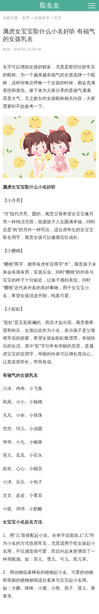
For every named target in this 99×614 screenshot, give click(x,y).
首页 (26, 18)
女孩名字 (42, 18)
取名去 (49, 5)
